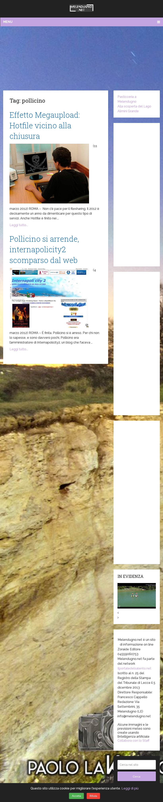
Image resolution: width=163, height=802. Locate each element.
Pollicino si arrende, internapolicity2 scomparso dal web (44, 249)
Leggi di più (130, 788)
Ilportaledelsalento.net (134, 668)
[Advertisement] (81, 58)
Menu (8, 22)
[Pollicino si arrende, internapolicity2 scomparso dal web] (49, 298)
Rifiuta (93, 795)
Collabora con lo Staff (133, 740)
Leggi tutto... (19, 225)
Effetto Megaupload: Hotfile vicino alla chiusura (45, 125)
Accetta (76, 795)
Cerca (136, 776)
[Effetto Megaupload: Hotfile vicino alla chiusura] (49, 173)
